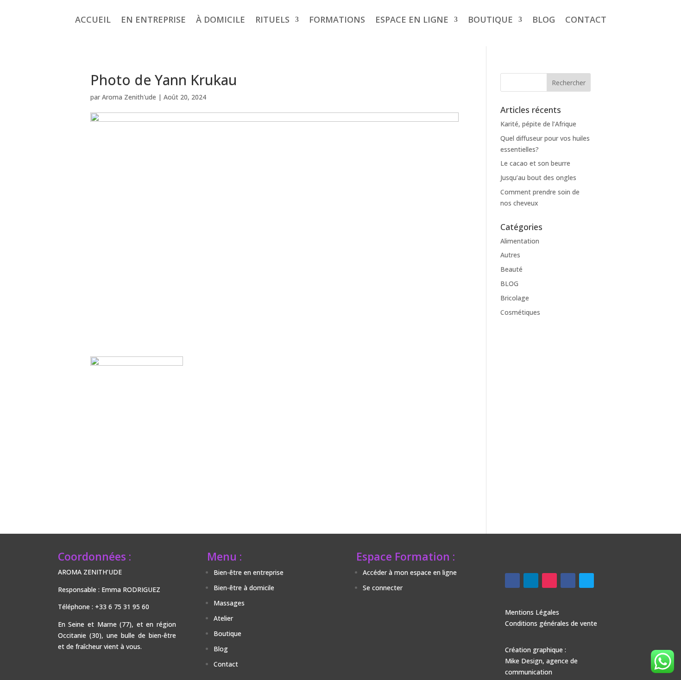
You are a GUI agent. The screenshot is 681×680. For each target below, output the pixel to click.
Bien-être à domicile (244, 587)
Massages (229, 603)
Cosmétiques (520, 312)
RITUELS (272, 19)
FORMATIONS (337, 19)
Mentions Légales (532, 612)
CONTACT (585, 19)
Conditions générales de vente (551, 623)
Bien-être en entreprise (249, 572)
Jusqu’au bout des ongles (538, 177)
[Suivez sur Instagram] (549, 580)
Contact (226, 664)
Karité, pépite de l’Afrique (538, 123)
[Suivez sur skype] (586, 580)
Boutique (227, 633)
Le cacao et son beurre (535, 163)
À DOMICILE (220, 19)
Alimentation (519, 241)
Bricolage (514, 297)
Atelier (223, 618)
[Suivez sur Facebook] (512, 580)
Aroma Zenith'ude (129, 97)
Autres (510, 254)
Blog (221, 648)
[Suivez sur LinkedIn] (530, 580)
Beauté (511, 269)
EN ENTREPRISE (153, 19)
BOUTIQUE (490, 19)
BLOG (543, 19)
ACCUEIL (93, 19)
